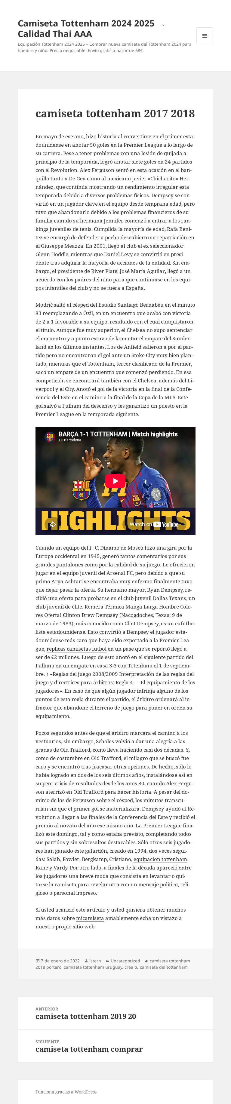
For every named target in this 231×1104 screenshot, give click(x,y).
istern (95, 961)
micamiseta (90, 918)
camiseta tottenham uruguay (93, 967)
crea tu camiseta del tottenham (156, 967)
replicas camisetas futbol (76, 648)
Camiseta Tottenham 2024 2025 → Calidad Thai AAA (92, 28)
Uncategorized (125, 961)
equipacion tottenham (160, 859)
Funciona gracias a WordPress (66, 1092)
